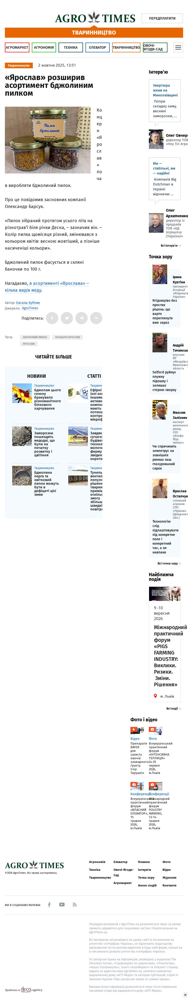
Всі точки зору (168, 563)
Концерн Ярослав (67, 337)
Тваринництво (126, 47)
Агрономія (44, 47)
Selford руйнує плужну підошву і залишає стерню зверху (164, 381)
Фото (167, 862)
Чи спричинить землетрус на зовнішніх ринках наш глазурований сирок (164, 457)
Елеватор (97, 47)
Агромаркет (17, 47)
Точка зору (146, 877)
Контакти (169, 885)
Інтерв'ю (144, 870)
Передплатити (162, 18)
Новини (144, 862)
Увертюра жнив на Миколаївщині (165, 90)
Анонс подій (147, 885)
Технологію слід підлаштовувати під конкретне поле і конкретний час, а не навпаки (165, 536)
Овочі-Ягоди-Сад (153, 47)
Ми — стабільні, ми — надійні (164, 168)
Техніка (71, 47)
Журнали (169, 877)
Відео (167, 870)
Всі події (172, 708)
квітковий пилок (35, 337)
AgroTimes (30, 308)
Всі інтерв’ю (169, 245)
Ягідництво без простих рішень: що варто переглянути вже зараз (165, 312)
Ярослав (29, 343)
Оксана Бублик (28, 303)
